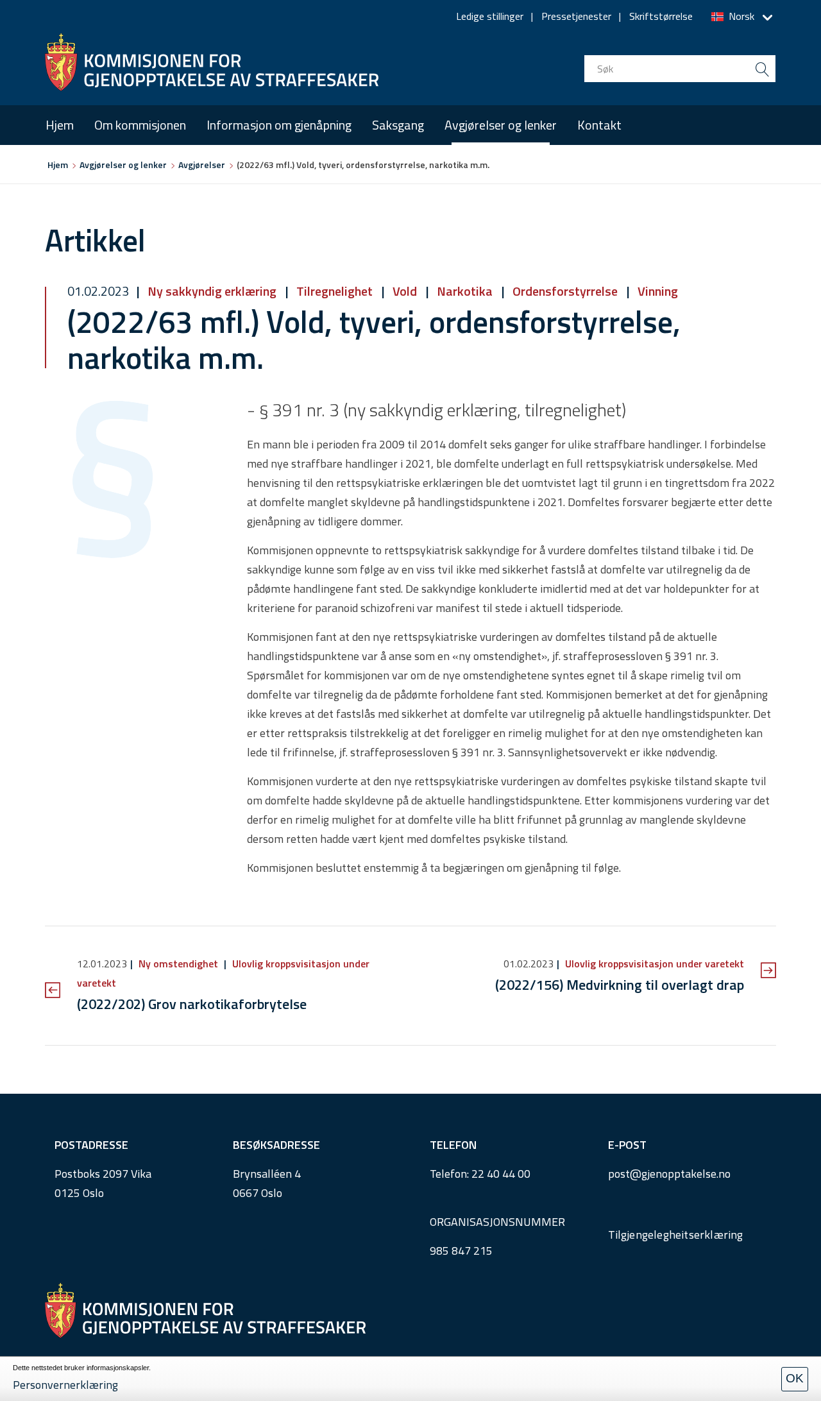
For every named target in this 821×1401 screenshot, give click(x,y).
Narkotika (464, 291)
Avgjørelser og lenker (500, 125)
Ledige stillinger (489, 16)
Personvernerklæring (65, 1384)
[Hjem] (211, 62)
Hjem (60, 125)
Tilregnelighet (334, 291)
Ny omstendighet (178, 963)
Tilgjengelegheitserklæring (675, 1234)
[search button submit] (762, 69)
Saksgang (398, 125)
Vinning (656, 291)
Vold (404, 291)
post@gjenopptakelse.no (669, 1173)
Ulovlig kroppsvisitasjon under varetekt (653, 963)
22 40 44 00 (500, 1173)
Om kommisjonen (140, 125)
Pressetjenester (576, 16)
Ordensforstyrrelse (565, 291)
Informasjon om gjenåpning (279, 125)
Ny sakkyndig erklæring (212, 291)
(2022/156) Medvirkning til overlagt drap (619, 985)
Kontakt (599, 125)
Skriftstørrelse (661, 16)
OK (795, 1378)
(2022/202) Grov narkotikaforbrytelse (192, 1004)
